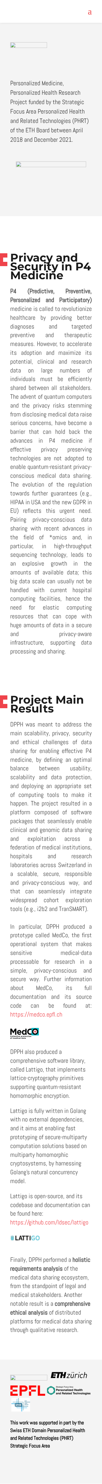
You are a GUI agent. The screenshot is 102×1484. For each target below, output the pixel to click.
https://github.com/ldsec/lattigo (49, 1222)
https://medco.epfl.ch (36, 1014)
